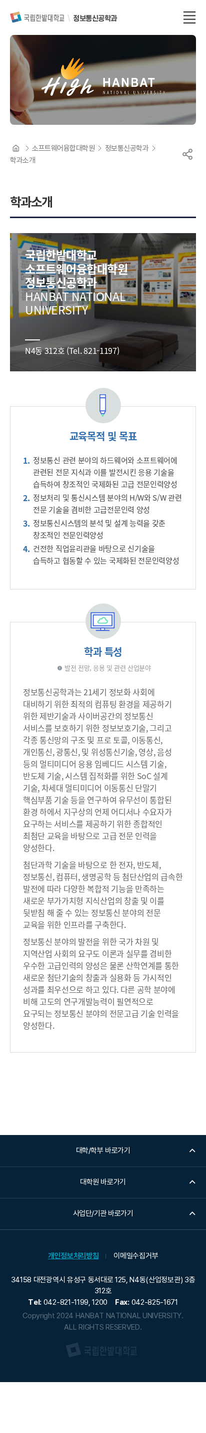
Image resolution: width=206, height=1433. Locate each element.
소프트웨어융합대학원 (63, 148)
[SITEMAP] (189, 17)
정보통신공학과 (127, 148)
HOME (16, 148)
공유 (187, 154)
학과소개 (22, 160)
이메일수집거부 (136, 1255)
